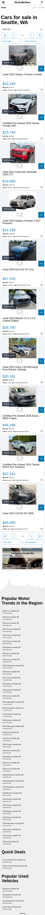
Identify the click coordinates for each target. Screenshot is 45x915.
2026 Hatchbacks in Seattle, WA (13, 788)
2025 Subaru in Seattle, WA (12, 691)
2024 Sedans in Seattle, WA (12, 648)
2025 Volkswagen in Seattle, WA (13, 667)
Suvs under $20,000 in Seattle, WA (14, 861)
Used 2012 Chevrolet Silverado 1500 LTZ (20, 173)
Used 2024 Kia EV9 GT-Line (18, 269)
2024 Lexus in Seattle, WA (11, 673)
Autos (3, 7)
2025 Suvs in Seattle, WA (11, 612)
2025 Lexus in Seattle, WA (11, 697)
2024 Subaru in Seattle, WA (12, 721)
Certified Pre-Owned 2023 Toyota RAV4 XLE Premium (21, 465)
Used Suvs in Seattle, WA (11, 890)
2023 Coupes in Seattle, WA (12, 837)
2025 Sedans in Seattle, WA (12, 685)
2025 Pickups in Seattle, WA (12, 806)
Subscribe (41, 7)
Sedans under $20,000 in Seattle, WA (15, 867)
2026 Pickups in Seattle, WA (12, 818)
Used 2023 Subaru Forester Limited (22, 74)
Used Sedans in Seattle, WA (12, 896)
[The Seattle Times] (22, 2)
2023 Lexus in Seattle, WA (11, 661)
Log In (34, 7)
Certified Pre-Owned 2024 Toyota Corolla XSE (21, 124)
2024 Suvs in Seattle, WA (11, 618)
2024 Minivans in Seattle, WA (12, 794)
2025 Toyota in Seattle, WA (11, 636)
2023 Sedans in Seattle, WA (12, 715)
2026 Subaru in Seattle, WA (12, 831)
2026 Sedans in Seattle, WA (12, 758)
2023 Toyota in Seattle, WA (11, 679)
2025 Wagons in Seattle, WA (12, 812)
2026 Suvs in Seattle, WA (11, 655)
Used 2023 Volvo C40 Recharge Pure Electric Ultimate (20, 368)
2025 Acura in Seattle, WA (11, 752)
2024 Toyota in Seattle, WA (11, 630)
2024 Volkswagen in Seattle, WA (13, 727)
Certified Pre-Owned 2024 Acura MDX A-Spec (20, 417)
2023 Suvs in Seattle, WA (11, 624)
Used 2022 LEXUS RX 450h (18, 513)
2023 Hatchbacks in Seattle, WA (13, 709)
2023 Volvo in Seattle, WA (11, 739)
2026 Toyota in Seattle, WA (11, 642)
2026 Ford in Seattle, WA (11, 843)
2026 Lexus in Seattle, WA (11, 770)
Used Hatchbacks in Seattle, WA (13, 902)
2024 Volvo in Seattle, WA (11, 764)
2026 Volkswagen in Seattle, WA (13, 824)
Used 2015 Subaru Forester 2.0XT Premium (22, 221)
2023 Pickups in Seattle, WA (12, 800)
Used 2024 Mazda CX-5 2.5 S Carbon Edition (19, 319)
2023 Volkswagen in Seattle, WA (13, 703)
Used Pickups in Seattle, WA (12, 908)
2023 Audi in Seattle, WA (11, 733)
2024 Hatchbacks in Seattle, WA (13, 776)
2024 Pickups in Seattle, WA (12, 746)
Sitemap (22, 913)
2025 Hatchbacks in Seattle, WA (13, 782)
